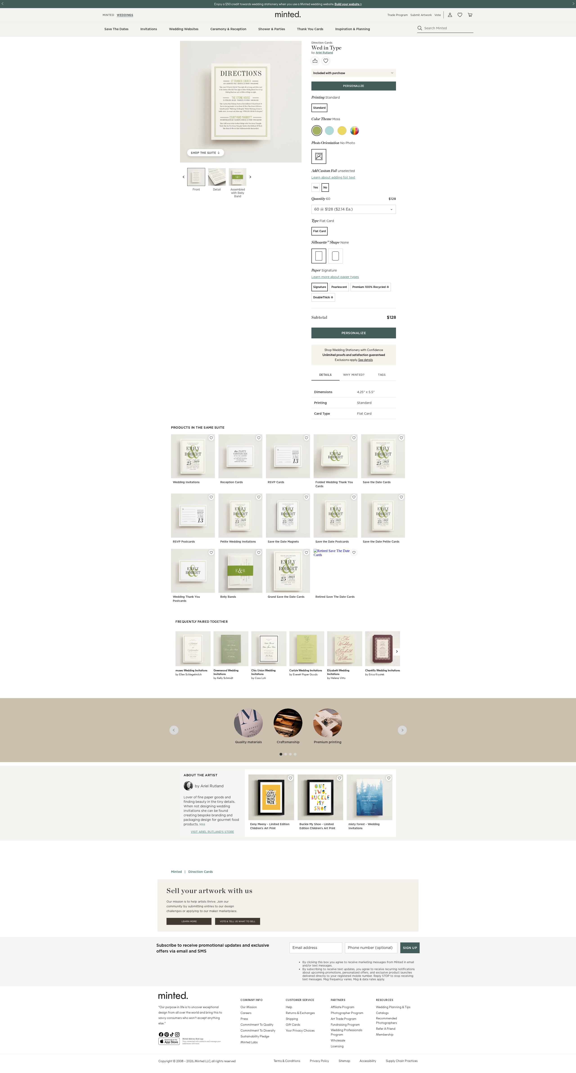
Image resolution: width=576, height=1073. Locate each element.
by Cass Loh (258, 678)
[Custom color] (354, 130)
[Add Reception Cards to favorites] (258, 438)
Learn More (189, 921)
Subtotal (319, 317)
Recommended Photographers (386, 1020)
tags (382, 374)
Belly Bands (228, 596)
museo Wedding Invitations (191, 670)
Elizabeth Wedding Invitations (338, 672)
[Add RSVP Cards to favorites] (306, 438)
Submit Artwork (421, 15)
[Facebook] (161, 1034)
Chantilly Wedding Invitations (382, 670)
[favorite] (325, 60)
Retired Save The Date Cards (335, 596)
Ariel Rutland (324, 52)
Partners (338, 1000)
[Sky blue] (329, 130)
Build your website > (348, 4)
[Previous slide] (183, 177)
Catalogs (382, 1013)
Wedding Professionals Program (346, 1032)
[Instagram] (177, 1034)
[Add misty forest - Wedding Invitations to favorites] (389, 778)
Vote (437, 15)
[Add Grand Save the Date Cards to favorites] (306, 552)
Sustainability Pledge (255, 1036)
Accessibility (368, 1061)
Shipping (292, 1018)
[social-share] (315, 60)
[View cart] (469, 14)
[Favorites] (460, 14)
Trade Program (397, 15)
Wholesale (338, 1040)
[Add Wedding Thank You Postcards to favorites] (211, 552)
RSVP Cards (276, 482)
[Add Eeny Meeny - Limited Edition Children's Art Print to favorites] (290, 778)
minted (108, 15)
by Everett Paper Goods (303, 674)
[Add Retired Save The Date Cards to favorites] (354, 552)
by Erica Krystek (374, 674)
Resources (384, 1000)
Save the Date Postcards (332, 541)
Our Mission (249, 1007)
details (325, 374)
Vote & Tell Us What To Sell (237, 921)
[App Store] (169, 1043)
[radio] (319, 108)
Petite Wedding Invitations (238, 541)
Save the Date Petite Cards (381, 541)
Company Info (252, 1000)
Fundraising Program (345, 1024)
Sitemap (344, 1061)
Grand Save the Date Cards (286, 596)
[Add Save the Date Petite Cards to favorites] (401, 497)
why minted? (353, 374)
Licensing (337, 1046)
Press (244, 1018)
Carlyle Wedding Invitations (305, 670)
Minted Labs (249, 1042)
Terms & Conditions (287, 1061)
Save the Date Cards (377, 482)
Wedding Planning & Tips (393, 1007)
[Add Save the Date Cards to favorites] (401, 438)
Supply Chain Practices (402, 1061)
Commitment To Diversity (258, 1030)
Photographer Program (347, 1013)
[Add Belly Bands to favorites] (258, 552)
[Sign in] (450, 14)
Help (289, 1007)
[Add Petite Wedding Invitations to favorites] (258, 497)
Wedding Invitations (186, 482)
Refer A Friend (385, 1028)
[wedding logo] (288, 14)
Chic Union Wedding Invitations (263, 672)
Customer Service (300, 1000)
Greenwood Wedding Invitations (226, 672)
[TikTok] (172, 1034)
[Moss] (316, 130)
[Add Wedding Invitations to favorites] (211, 438)
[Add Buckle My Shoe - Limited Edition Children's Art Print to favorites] (339, 778)
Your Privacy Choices (300, 1030)
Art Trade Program (343, 1018)
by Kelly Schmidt (223, 678)
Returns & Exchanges (300, 1013)
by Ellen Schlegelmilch (189, 674)
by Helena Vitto (336, 678)
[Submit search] (420, 28)
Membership (384, 1034)
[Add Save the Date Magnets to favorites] (306, 497)
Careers (246, 1013)
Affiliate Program (342, 1007)
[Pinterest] (166, 1034)
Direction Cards (200, 872)
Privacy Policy (319, 1061)
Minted (176, 872)
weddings (125, 15)
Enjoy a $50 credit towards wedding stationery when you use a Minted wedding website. (274, 4)
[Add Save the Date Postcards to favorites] (354, 497)
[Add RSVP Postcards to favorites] (211, 497)
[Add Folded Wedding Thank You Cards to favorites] (354, 438)
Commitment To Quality (257, 1024)
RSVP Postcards (184, 541)
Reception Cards (231, 482)
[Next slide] (250, 177)
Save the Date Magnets (283, 541)
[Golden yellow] (342, 130)
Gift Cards (293, 1024)
